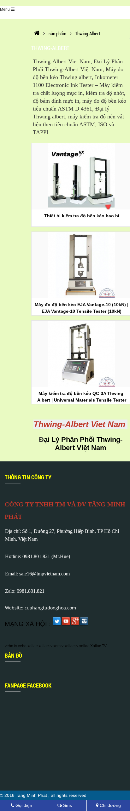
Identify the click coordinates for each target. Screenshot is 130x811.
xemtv (58, 646)
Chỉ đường (109, 805)
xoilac (32, 646)
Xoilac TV (98, 646)
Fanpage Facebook (28, 685)
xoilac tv (45, 646)
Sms (67, 805)
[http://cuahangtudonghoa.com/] (37, 33)
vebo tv (11, 646)
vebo (22, 646)
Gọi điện (23, 805)
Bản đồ (13, 655)
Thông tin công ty (28, 477)
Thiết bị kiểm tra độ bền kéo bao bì (81, 215)
